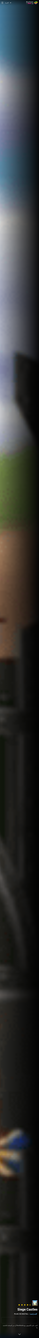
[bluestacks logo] (32, 3)
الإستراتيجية (33, 1314)
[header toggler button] (2, 3)
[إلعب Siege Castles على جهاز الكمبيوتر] (19, 1320)
